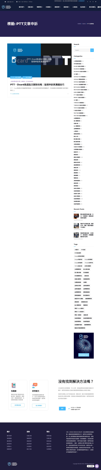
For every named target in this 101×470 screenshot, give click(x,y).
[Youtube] (95, 1)
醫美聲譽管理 (87, 324)
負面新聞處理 (86, 321)
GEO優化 (76, 74)
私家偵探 (82, 7)
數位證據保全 (86, 295)
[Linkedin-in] (90, 1)
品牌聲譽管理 (77, 128)
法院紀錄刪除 (77, 144)
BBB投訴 (83, 249)
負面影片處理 (77, 193)
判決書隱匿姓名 (78, 276)
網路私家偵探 (77, 162)
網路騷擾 (76, 175)
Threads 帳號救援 (79, 102)
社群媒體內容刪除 (78, 149)
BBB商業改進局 (77, 63)
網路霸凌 (76, 173)
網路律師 (57, 7)
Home (79, 23)
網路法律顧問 (77, 157)
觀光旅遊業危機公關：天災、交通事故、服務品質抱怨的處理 (86, 216)
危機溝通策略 (86, 279)
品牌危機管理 (86, 285)
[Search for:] (84, 50)
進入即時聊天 (39, 405)
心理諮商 (75, 7)
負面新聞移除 (78, 321)
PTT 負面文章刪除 (27, 77)
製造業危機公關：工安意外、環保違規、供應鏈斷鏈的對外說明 (86, 234)
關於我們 (21, 7)
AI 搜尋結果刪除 (77, 61)
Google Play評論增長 (80, 76)
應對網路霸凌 (86, 292)
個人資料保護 (86, 269)
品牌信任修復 (78, 285)
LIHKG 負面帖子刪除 (79, 92)
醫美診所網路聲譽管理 (80, 328)
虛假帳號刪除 (77, 180)
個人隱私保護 (78, 272)
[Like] (68, 94)
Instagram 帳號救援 (79, 87)
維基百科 (76, 152)
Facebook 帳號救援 (79, 69)
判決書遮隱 (86, 272)
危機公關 (30, 7)
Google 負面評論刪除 (79, 82)
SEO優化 (76, 100)
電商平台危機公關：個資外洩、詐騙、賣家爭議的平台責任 (86, 225)
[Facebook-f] (87, 1)
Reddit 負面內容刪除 (79, 97)
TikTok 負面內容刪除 (79, 108)
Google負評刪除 (88, 259)
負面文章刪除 (77, 196)
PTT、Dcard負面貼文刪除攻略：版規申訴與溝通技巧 (37, 84)
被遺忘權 (86, 315)
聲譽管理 (39, 7)
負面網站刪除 (77, 201)
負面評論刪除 (77, 204)
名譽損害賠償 (78, 282)
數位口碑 (76, 136)
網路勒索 (76, 154)
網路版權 (76, 160)
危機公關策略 (78, 279)
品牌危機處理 (78, 289)
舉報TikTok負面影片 (79, 311)
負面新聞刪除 (77, 198)
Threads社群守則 (89, 262)
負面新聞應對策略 (87, 318)
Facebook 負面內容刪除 (80, 71)
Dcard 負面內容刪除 (16, 77)
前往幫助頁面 (18, 405)
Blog (84, 23)
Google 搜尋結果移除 (79, 79)
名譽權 (85, 282)
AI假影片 (77, 249)
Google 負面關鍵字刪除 (80, 84)
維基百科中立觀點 (79, 298)
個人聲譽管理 (77, 121)
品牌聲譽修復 (86, 289)
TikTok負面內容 (78, 266)
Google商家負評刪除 (79, 256)
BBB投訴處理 (78, 253)
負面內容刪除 (77, 188)
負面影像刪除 (77, 191)
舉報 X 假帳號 (78, 315)
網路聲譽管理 (77, 165)
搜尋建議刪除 (78, 295)
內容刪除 (48, 7)
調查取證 (66, 7)
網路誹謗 (76, 170)
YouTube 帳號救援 (78, 113)
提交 (62, 408)
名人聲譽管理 (77, 126)
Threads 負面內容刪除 (80, 105)
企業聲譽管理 (77, 118)
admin (23, 81)
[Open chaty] (97, 466)
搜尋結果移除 (77, 134)
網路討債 (76, 167)
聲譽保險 (76, 178)
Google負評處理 (78, 262)
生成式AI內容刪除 (78, 147)
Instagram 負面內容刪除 (80, 89)
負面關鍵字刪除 (78, 324)
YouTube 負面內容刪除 (79, 115)
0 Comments (29, 81)
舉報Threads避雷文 (79, 308)
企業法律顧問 (88, 266)
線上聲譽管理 (78, 305)
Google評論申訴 (78, 259)
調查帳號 (76, 186)
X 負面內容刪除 (77, 110)
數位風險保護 (77, 141)
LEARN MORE (15, 94)
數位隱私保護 (77, 139)
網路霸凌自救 (84, 302)
